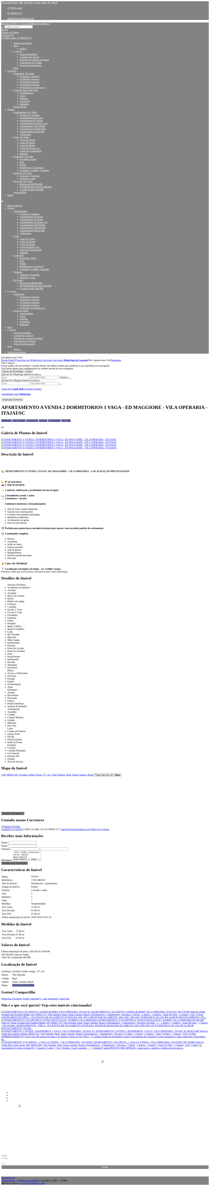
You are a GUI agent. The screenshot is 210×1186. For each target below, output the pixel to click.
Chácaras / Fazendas (30, 176)
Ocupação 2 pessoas (29, 76)
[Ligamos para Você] (11, 357)
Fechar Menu (20, 107)
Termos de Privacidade (12, 371)
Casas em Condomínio (31, 151)
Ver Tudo (29, 73)
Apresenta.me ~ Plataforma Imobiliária (20, 1180)
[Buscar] (2, 27)
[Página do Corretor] (10, 826)
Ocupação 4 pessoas (29, 79)
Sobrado (24, 98)
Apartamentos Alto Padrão (32, 126)
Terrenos (18, 173)
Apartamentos (26, 93)
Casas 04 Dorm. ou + (30, 148)
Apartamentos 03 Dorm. (31, 120)
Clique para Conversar (12, 400)
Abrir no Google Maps (23, 985)
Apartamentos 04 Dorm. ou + (34, 123)
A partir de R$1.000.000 (31, 189)
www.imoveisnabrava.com (32, 1183)
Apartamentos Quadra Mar (33, 129)
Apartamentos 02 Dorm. (31, 118)
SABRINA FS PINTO (12, 829)
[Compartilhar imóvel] (2, 427)
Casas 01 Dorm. (27, 140)
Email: (4, 845)
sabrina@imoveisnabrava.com (75, 829)
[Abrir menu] (2, 200)
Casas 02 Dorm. (27, 142)
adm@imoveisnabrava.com (20, 18)
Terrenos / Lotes (27, 178)
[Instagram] (105, 1068)
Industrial (24, 104)
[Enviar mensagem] (70, 378)
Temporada (19, 73)
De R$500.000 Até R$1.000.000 (36, 187)
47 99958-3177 (14, 13)
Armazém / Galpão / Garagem (34, 170)
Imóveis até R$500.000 (31, 184)
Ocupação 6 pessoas (29, 82)
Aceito (29, 371)
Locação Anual (21, 90)
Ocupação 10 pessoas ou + (33, 87)
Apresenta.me (8, 1177)
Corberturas (25, 134)
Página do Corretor (100, 829)
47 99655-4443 (14, 8)
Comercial (25, 101)
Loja (22, 162)
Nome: (4, 842)
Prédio (23, 165)
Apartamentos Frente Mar (32, 131)
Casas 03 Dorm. (27, 145)
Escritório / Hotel (28, 159)
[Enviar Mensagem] (60, 384)
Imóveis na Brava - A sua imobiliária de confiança (25, 23)
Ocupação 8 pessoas (29, 84)
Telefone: (5, 849)
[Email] (105, 1080)
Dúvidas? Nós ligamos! (12, 813)
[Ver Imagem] (105, 439)
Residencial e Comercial (31, 167)
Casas (22, 95)
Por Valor (18, 181)
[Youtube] (105, 1074)
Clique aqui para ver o (107, 775)
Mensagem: (6, 860)
